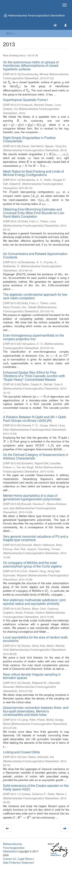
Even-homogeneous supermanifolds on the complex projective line (33, 337)
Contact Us (9, 859)
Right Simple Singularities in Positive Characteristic (29, 139)
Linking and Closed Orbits (21, 752)
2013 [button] (9, 33)
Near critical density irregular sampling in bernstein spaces (32, 676)
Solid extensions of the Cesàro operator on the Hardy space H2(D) (36, 787)
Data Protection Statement (18, 862)
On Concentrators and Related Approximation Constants (35, 255)
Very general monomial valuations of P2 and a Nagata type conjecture (35, 538)
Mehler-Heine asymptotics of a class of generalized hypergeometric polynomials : (32, 497)
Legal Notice (25, 859)
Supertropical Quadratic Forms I (25, 99)
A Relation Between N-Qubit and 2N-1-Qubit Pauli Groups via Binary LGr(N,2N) (34, 419)
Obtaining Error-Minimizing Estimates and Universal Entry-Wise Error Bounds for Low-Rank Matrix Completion (34, 212)
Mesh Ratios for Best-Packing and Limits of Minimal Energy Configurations (33, 173)
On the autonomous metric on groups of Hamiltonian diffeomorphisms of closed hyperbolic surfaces (31, 65)
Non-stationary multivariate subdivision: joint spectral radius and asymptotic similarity (34, 602)
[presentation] (9, 82)
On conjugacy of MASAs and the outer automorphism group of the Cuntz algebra (32, 564)
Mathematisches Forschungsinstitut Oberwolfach (13, 847)
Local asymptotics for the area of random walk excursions (35, 639)
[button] (55, 25)
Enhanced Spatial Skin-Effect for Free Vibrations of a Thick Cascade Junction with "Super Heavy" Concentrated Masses (34, 376)
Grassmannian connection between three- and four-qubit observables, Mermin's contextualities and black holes (35, 711)
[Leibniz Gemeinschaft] (57, 850)
